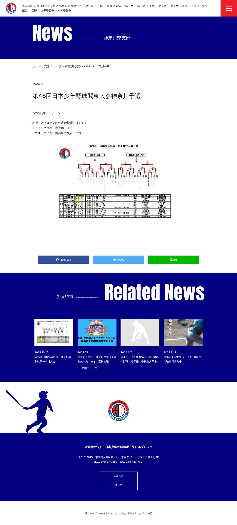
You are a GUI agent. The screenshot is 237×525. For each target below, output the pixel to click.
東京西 (174, 5)
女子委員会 (47, 10)
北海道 (63, 5)
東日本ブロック (46, 5)
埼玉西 (129, 5)
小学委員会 (64, 10)
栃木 (109, 5)
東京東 (162, 5)
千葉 (151, 5)
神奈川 (186, 5)
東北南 (89, 5)
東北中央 (76, 5)
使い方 (118, 485)
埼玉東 (141, 5)
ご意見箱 (118, 475)
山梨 (24, 10)
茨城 (100, 5)
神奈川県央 (200, 5)
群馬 (118, 5)
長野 (34, 10)
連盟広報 (27, 5)
